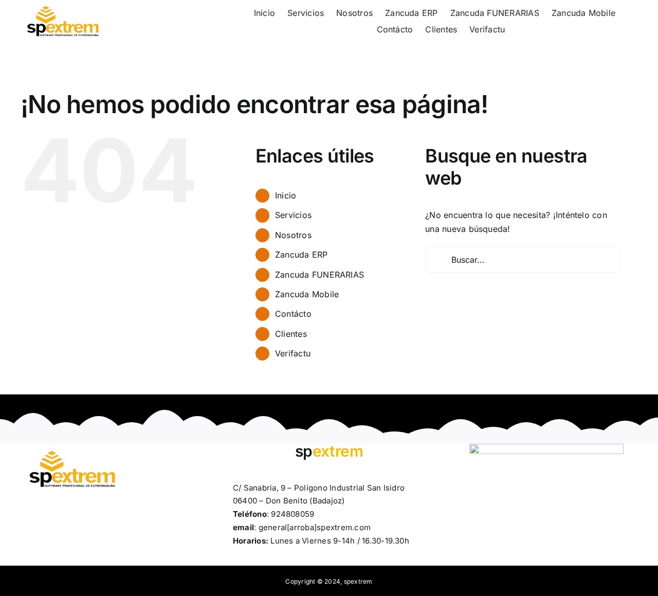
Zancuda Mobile (307, 294)
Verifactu (292, 353)
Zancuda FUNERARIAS (319, 274)
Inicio (285, 195)
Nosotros (293, 235)
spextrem (358, 581)
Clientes (291, 334)
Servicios (293, 215)
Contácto (293, 314)
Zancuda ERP (301, 254)
